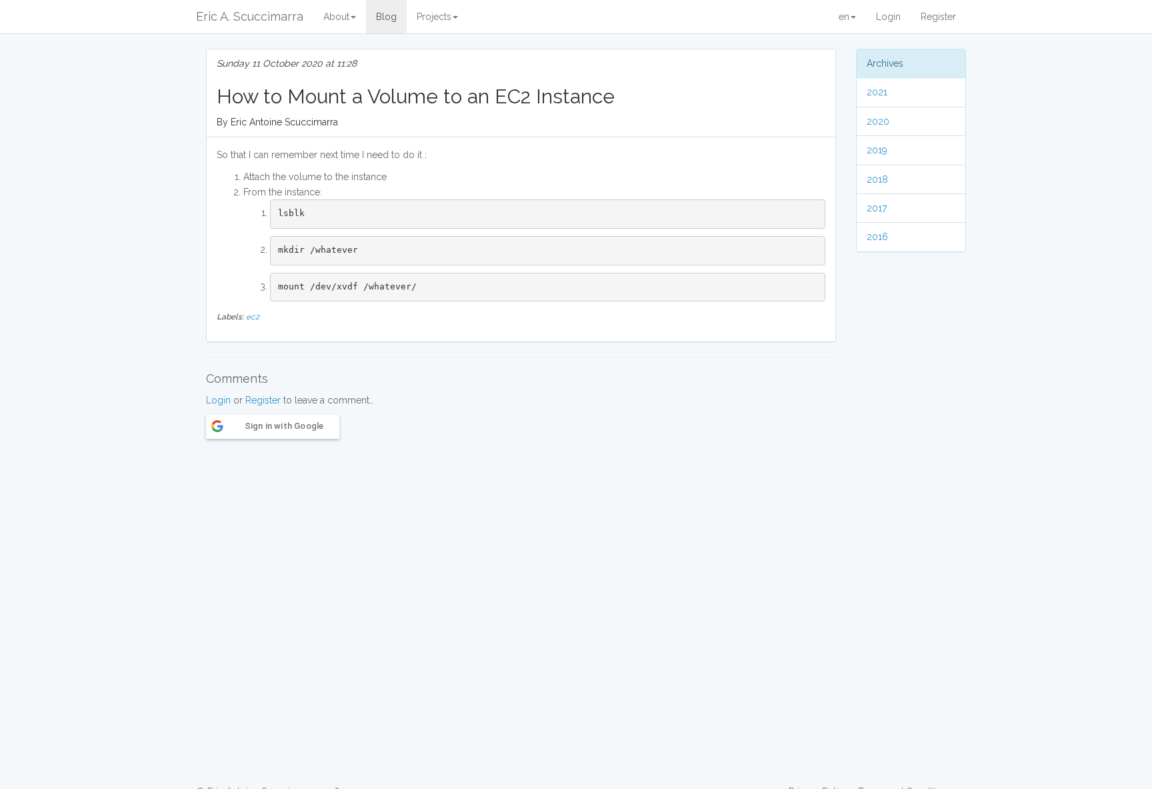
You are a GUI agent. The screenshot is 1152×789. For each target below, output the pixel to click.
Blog (386, 16)
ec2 (252, 316)
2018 (877, 179)
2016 (877, 236)
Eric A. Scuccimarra (249, 16)
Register (938, 16)
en (844, 16)
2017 (877, 208)
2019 (877, 150)
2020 (878, 121)
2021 (877, 92)
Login (888, 16)
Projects (434, 16)
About (336, 16)
